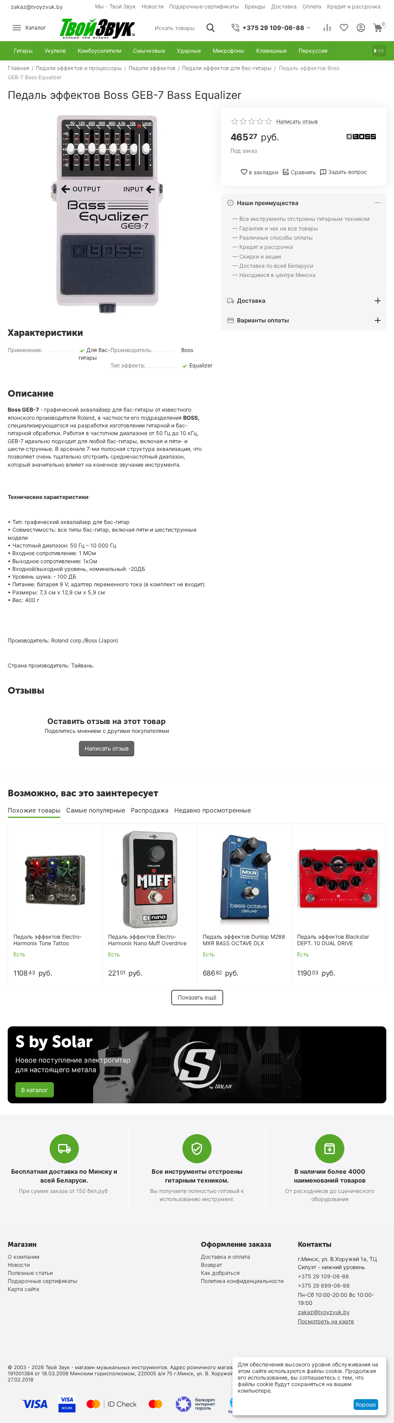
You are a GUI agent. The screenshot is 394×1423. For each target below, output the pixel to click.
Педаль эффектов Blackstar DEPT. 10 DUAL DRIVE (333, 940)
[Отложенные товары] (344, 27)
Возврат (211, 1264)
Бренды (255, 6)
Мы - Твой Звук (115, 6)
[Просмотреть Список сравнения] (327, 27)
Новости (153, 6)
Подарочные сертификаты (204, 6)
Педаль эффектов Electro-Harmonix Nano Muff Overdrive (147, 940)
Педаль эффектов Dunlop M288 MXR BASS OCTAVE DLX (244, 940)
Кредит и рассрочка (354, 6)
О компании (23, 1256)
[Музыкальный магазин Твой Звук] (97, 27)
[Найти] (210, 27)
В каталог (34, 1090)
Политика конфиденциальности (242, 1281)
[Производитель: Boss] (361, 136)
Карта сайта (23, 1289)
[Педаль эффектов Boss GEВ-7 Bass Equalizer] (106, 214)
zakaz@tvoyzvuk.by (37, 6)
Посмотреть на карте (326, 1321)
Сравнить (303, 172)
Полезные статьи (30, 1273)
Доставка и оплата (225, 1256)
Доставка (284, 6)
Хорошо (366, 1404)
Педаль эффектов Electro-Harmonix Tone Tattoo (47, 940)
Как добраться (220, 1273)
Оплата (311, 6)
